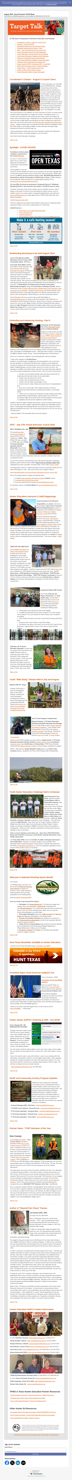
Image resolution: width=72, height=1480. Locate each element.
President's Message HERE (22, 897)
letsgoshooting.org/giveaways (30, 920)
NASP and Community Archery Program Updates (32, 66)
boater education (39, 478)
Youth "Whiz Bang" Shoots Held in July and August (32, 54)
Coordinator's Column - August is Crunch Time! (31, 42)
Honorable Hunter (54, 327)
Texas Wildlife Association (18, 549)
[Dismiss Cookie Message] (69, 2)
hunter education (26, 478)
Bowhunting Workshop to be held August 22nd (31, 46)
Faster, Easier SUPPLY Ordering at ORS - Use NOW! (33, 64)
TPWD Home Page (19, 1435)
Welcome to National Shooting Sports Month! (31, 58)
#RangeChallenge (26, 908)
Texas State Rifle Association (19, 1418)
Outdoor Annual (36, 1435)
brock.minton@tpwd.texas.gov (48, 485)
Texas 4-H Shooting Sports (38, 1401)
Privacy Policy (30, 1476)
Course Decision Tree (25, 212)
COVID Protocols (18, 156)
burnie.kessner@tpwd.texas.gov (51, 1108)
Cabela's (13, 1159)
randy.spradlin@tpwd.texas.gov (36, 1341)
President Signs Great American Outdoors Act (31, 62)
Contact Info (58, 569)
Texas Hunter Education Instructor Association (41, 1415)
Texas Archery (39, 290)
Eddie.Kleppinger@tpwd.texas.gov (21, 1067)
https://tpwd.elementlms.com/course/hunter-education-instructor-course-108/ (33, 472)
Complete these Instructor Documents (26, 480)
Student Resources (48, 1395)
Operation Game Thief (17, 744)
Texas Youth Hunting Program (19, 551)
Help (44, 1476)
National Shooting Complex (28, 746)
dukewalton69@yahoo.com (18, 299)
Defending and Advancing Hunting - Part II (30, 48)
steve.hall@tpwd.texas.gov (31, 1349)
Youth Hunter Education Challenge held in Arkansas (33, 56)
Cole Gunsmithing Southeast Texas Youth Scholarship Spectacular (17, 708)
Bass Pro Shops (21, 1157)
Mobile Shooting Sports (43, 742)
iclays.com (22, 704)
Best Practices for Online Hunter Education (32, 210)
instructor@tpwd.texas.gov (45, 482)
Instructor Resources (34, 1395)
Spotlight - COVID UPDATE (25, 44)
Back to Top (13, 140)
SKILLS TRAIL (54, 464)
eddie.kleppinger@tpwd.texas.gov (45, 1381)
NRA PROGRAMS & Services (46, 1412)
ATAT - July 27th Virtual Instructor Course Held (31, 50)
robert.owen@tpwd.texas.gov (45, 1105)
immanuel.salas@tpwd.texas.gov (49, 1111)
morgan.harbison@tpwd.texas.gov (39, 1343)
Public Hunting (45, 1435)
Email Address (9, 1447)
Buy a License (28, 1435)
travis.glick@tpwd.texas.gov (45, 1117)
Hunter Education (54, 1435)
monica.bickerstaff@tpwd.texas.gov (38, 1352)
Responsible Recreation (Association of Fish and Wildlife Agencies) (39, 216)
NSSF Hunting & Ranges (18, 1415)
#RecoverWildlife (15, 1008)
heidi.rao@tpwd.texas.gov (37, 1338)
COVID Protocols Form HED (19, 200)
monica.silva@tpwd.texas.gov (36, 1384)
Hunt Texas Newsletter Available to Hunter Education (33, 60)
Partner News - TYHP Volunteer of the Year (30, 68)
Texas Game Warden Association (35, 1398)
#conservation (55, 987)
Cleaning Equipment (25, 214)
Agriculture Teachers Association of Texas (17, 434)
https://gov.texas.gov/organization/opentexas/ (24, 181)
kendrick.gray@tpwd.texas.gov (47, 1114)
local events (41, 906)
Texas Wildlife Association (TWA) (47, 524)
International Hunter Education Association (23, 1412)
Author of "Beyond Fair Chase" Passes (29, 70)
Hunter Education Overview (18, 1395)
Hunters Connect (34, 1418)
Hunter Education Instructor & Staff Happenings (31, 52)
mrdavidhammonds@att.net (26, 845)
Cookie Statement (51, 4)
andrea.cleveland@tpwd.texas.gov (45, 1378)
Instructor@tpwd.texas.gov (18, 195)
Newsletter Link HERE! (43, 946)
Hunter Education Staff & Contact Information (31, 72)
